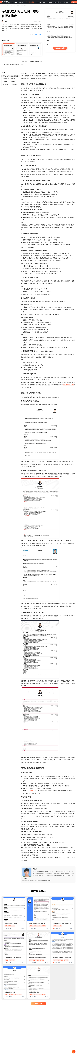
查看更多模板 (38, 1003)
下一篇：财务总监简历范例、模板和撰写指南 (31, 61)
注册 (74, 2)
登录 (67, 2)
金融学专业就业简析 (68, 385)
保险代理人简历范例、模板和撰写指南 (18, 6)
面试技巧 (32, 790)
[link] (7, 6)
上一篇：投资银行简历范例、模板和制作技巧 (12, 64)
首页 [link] (2, 6)
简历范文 (7, 6)
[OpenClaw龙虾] (30, 2)
